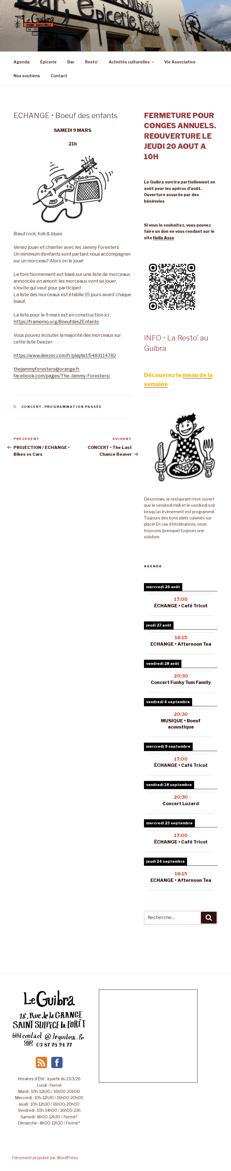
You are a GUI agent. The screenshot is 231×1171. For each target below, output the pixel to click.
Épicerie (48, 61)
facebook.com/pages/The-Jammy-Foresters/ (62, 375)
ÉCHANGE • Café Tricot (181, 605)
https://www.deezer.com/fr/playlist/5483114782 (65, 355)
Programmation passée (73, 407)
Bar (70, 61)
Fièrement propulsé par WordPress (45, 1157)
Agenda (22, 61)
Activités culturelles (129, 61)
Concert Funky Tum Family (181, 682)
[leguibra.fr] (49, 1006)
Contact (59, 75)
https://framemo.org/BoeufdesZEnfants (56, 321)
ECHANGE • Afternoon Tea (180, 644)
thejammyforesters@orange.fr (47, 369)
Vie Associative (180, 61)
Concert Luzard (181, 803)
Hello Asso (163, 237)
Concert (31, 407)
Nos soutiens (27, 75)
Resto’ (91, 61)
